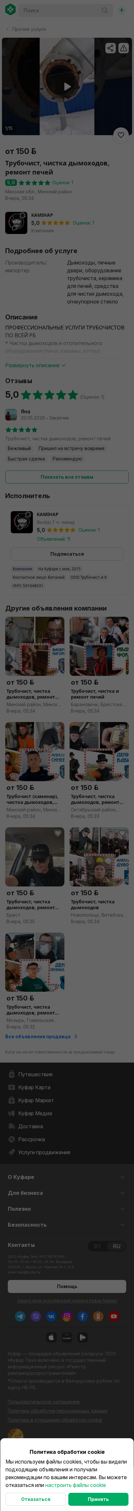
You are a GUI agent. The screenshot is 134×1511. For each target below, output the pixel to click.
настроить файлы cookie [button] (75, 1485)
